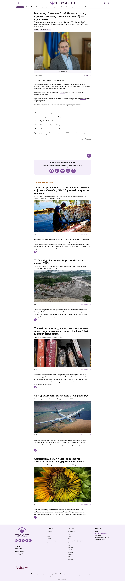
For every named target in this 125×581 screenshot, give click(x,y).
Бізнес (38, 7)
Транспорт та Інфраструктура (50, 7)
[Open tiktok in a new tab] (57, 171)
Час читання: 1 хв (45, 29)
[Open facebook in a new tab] (51, 171)
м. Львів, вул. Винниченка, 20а (23, 554)
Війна (32, 7)
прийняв (83, 99)
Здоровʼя (74, 7)
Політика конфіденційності (102, 537)
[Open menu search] (104, 3)
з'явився (48, 80)
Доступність (98, 535)
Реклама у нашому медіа (101, 533)
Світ (100, 7)
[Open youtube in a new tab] (62, 171)
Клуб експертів (51, 543)
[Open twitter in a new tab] (73, 171)
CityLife (28, 7)
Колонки (49, 538)
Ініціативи (95, 7)
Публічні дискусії (52, 540)
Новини (49, 531)
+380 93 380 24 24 (19, 548)
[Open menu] (108, 3)
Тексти (49, 533)
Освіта (63, 7)
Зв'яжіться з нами (100, 539)
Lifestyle (81, 7)
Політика (106, 7)
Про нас (97, 531)
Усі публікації (20, 7)
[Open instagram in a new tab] (68, 171)
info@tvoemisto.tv (19, 551)
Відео (48, 536)
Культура (87, 7)
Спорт (68, 7)
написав (62, 92)
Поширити (86, 75)
